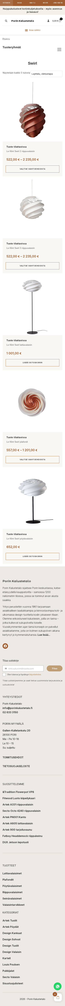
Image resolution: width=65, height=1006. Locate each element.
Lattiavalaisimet (12, 873)
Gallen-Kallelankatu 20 (16, 730)
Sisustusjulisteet (13, 983)
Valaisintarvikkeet (13, 904)
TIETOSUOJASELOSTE (16, 766)
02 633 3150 (10, 712)
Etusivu (6, 39)
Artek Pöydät (11, 926)
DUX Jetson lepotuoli (16, 842)
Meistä (45, 3)
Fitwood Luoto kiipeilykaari (19, 798)
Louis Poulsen (11, 964)
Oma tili (33, 3)
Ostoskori (6, 3)
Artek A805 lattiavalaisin (18, 823)
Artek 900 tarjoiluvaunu (17, 829)
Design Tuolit (11, 945)
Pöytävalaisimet (12, 885)
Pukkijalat (8, 970)
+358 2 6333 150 (57, 3)
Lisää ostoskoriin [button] (32, 362)
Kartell (7, 958)
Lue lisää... (44, 634)
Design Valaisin (12, 952)
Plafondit (8, 879)
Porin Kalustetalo (22, 20)
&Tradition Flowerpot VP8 (18, 792)
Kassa (19, 3)
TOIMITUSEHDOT (13, 757)
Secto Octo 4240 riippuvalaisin (22, 810)
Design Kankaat (12, 933)
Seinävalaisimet (12, 898)
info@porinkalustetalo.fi (17, 708)
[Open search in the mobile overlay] (6, 21)
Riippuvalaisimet (12, 892)
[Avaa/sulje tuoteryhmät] (59, 49)
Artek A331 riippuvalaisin (18, 804)
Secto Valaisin (11, 977)
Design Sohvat (11, 939)
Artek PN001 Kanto (14, 817)
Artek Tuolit (10, 920)
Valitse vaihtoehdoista (32, 169)
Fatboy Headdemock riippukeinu (22, 836)
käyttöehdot (35, 674)
